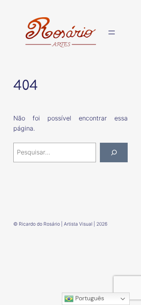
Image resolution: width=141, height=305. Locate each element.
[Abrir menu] (111, 32)
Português (89, 298)
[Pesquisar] (114, 152)
